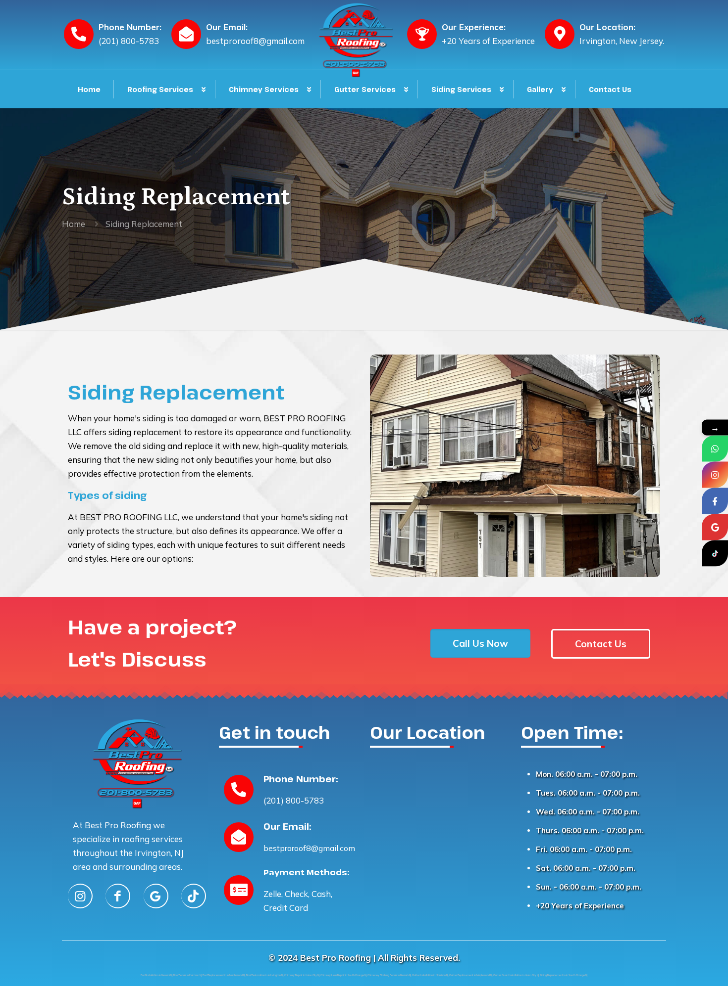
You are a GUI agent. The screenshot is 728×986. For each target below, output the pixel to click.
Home (73, 224)
